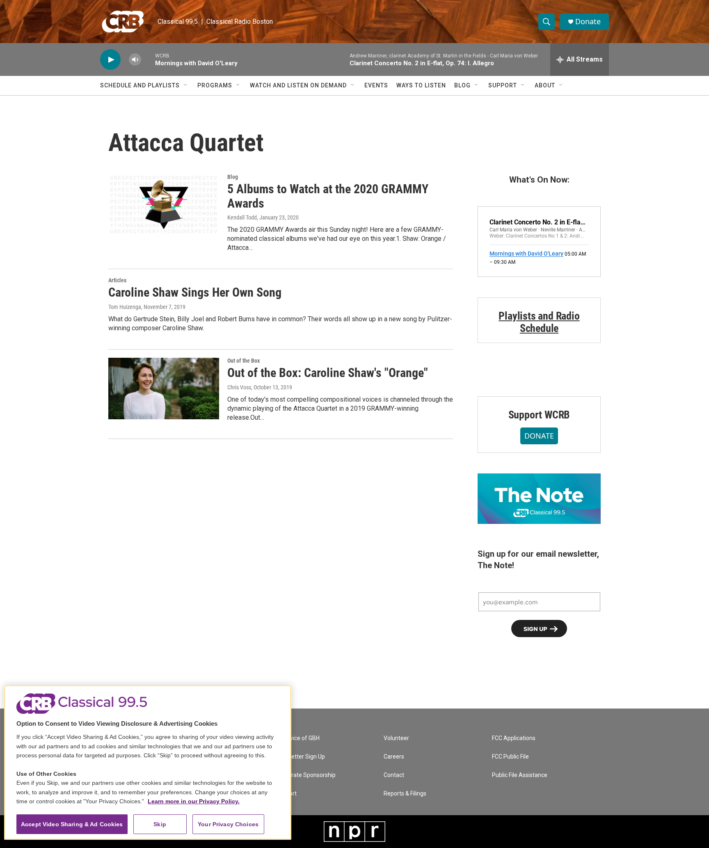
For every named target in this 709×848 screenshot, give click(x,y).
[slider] (148, 59)
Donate (588, 21)
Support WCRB (539, 415)
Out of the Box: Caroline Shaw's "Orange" (327, 373)
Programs (214, 85)
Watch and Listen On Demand (298, 85)
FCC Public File (510, 757)
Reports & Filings (405, 794)
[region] (147, 762)
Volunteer (396, 738)
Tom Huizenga (124, 307)
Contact (394, 775)
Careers (394, 757)
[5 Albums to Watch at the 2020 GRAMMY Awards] (163, 204)
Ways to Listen (421, 85)
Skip (159, 824)
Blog (462, 85)
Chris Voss (239, 387)
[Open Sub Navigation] (186, 85)
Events (376, 85)
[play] (110, 59)
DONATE (539, 436)
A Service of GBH (298, 738)
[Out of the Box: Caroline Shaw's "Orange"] (163, 388)
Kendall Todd (242, 217)
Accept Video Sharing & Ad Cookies (72, 824)
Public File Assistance (519, 775)
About (545, 85)
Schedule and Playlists (140, 85)
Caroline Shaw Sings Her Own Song (194, 292)
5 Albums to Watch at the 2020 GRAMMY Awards (327, 196)
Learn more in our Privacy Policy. (194, 801)
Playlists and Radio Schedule (539, 322)
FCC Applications (513, 738)
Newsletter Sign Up (300, 757)
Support (502, 85)
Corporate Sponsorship (306, 775)
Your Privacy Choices (228, 824)
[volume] (135, 59)
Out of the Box (243, 360)
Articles (117, 280)
